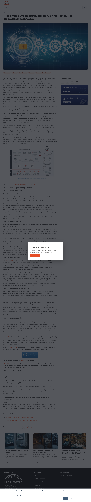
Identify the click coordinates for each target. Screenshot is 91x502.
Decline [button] (71, 498)
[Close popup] (61, 244)
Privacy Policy (50, 492)
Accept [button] (65, 498)
